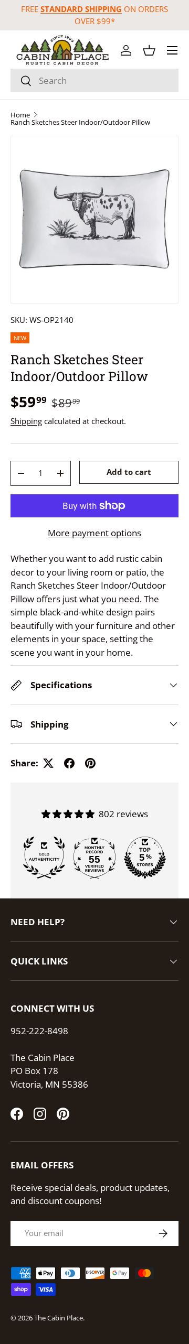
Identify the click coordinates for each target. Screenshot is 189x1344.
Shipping (26, 421)
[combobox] (94, 80)
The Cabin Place (58, 1318)
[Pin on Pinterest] (90, 763)
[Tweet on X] (48, 763)
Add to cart (129, 472)
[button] (149, 50)
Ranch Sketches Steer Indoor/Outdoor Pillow (80, 122)
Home (20, 115)
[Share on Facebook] (69, 763)
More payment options (94, 533)
